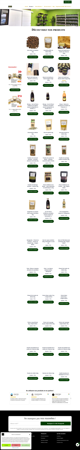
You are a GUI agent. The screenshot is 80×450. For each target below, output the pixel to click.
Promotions (43, 438)
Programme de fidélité (60, 6)
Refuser (16, 445)
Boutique (31, 6)
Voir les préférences (25, 445)
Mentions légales (60, 438)
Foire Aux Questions (44, 436)
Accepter (6, 445)
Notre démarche (38, 6)
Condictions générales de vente (63, 440)
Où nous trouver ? (47, 6)
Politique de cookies (15, 447)
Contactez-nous (60, 442)
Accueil (26, 6)
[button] (29, 434)
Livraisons (59, 436)
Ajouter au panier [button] (15, 89)
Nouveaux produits (44, 440)
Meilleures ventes (44, 442)
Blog (54, 6)
